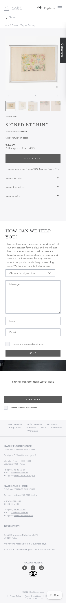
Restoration (52, 424)
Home (6, 25)
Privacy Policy (15, 596)
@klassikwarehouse (23, 515)
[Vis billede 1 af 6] (11, 106)
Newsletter (56, 427)
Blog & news (15, 427)
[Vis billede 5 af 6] (56, 106)
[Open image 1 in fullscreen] (33, 63)
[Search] (5, 17)
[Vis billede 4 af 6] (45, 106)
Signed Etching (28, 25)
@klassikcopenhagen (24, 475)
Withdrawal (32, 430)
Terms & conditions (33, 596)
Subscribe (33, 399)
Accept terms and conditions (24, 407)
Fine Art (15, 25)
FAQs (43, 427)
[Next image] (57, 95)
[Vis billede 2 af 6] (22, 106)
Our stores (31, 427)
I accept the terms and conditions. (28, 344)
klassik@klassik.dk (19, 472)
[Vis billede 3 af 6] (33, 106)
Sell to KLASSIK (34, 424)
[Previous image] (8, 95)
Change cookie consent (35, 598)
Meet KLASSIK (15, 424)
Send (33, 353)
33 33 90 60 (19, 469)
